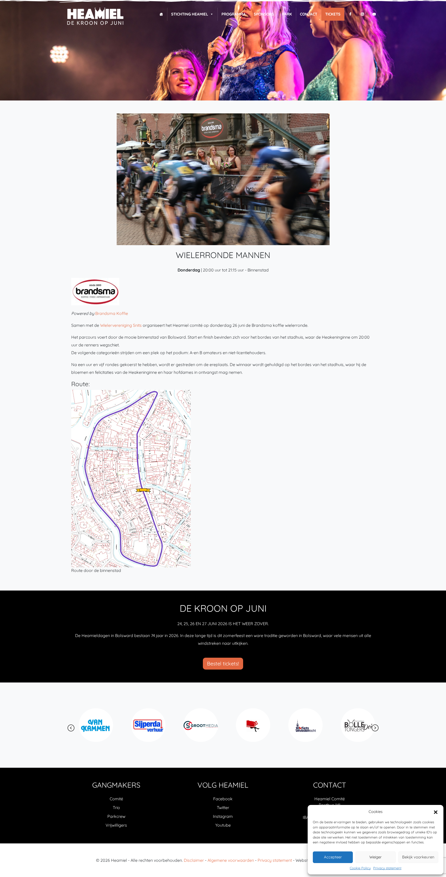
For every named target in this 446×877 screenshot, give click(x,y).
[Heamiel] (95, 17)
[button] (435, 811)
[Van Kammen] (88, 725)
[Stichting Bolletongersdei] (350, 725)
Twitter (223, 807)
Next (375, 728)
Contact (308, 14)
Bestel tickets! (223, 663)
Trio (116, 807)
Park (287, 14)
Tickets (332, 14)
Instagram (223, 816)
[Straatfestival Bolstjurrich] (245, 725)
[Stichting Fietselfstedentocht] (298, 725)
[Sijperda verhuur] (141, 725)
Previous (71, 728)
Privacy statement (387, 868)
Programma (233, 14)
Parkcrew (116, 816)
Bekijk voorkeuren (418, 857)
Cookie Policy (360, 868)
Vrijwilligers (116, 825)
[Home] (161, 14)
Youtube (223, 825)
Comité (116, 798)
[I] (362, 14)
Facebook (223, 798)
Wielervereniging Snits (121, 325)
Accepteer (333, 857)
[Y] (374, 14)
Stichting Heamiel (189, 14)
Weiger (375, 857)
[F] (350, 14)
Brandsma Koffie (111, 313)
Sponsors (264, 14)
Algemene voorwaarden (231, 860)
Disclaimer (194, 860)
